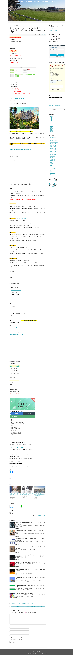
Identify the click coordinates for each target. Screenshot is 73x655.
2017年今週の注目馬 (54, 142)
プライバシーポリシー (36, 651)
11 (49, 183)
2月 (51, 120)
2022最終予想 (52, 159)
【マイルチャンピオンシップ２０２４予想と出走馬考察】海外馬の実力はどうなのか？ (28, 606)
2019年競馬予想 (53, 151)
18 (49, 184)
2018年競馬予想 (53, 149)
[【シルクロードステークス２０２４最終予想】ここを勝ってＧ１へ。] (12, 595)
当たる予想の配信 (54, 73)
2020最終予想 (52, 156)
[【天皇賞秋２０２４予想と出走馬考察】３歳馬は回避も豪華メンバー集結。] (12, 533)
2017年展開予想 (53, 143)
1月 (51, 121)
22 (54, 184)
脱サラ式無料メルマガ (54, 47)
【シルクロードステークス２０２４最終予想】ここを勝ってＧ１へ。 (30, 593)
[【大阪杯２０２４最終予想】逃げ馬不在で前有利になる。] (12, 564)
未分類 (51, 174)
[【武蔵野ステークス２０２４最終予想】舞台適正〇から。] (27, 489)
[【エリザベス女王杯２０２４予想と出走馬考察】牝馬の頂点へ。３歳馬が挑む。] (15, 489)
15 (54, 183)
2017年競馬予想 (53, 145)
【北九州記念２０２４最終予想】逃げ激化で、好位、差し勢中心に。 (30, 555)
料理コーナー (52, 173)
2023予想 (52, 162)
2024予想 (43, 34)
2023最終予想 (52, 163)
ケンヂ (44, 515)
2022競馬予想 (52, 160)
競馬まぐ (60, 56)
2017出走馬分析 (53, 139)
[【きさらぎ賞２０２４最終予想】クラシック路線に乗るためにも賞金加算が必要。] (12, 571)
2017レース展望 (53, 137)
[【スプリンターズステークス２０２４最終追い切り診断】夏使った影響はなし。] (12, 549)
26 (50, 185)
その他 (53, 78)
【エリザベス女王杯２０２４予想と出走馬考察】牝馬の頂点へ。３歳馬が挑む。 (15, 494)
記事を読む (17, 528)
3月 (51, 119)
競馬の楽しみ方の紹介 (55, 74)
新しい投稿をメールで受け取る (17, 639)
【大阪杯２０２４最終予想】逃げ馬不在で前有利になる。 (27, 562)
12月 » (53, 186)
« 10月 (50, 186)
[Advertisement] (28, 172)
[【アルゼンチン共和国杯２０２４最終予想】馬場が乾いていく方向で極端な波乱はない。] (39, 489)
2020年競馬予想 (53, 154)
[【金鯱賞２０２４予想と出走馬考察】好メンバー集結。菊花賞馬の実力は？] (12, 579)
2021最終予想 (52, 157)
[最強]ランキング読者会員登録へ (55, 105)
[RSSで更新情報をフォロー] (12, 513)
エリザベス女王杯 (37, 515)
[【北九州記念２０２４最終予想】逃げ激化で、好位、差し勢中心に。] (12, 557)
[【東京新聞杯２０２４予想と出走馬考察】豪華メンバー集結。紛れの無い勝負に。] (12, 541)
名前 (11, 625)
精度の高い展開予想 (55, 75)
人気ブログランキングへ (21, 218)
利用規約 (62, 56)
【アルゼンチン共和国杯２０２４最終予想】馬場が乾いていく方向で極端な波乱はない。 (39, 494)
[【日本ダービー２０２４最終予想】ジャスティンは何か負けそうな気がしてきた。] (12, 525)
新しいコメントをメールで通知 (17, 637)
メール (11, 629)
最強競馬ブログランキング (55, 30)
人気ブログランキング (54, 28)
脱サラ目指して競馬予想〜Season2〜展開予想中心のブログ (36, 2)
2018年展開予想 (53, 148)
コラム (51, 171)
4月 (51, 118)
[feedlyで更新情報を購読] (10, 513)
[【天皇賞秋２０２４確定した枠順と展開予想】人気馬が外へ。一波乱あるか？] (12, 587)
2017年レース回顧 (53, 140)
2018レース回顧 (53, 146)
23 (55, 184)
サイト (11, 633)
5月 (51, 117)
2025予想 (52, 166)
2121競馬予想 (52, 168)
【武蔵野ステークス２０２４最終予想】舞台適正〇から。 (22, 603)
